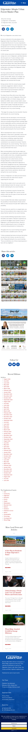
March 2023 (7, 448)
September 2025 (8, 399)
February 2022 (7, 465)
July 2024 (14, 22)
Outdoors (6, 508)
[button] (3, 29)
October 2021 (7, 473)
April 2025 (6, 409)
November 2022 (8, 454)
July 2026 (6, 381)
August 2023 (7, 441)
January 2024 (7, 433)
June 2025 (6, 405)
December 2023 (8, 435)
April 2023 (6, 446)
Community (7, 493)
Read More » (8, 567)
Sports (5, 512)
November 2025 (8, 396)
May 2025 (6, 407)
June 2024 (6, 424)
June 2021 (6, 480)
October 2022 (7, 456)
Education (6, 497)
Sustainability (12, 20)
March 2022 (7, 463)
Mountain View (7, 505)
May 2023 (6, 444)
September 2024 (8, 420)
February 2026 (7, 390)
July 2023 (6, 443)
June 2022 (6, 459)
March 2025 (7, 411)
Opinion (6, 507)
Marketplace (7, 503)
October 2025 (7, 398)
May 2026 (6, 384)
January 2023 (7, 452)
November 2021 (8, 471)
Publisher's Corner (8, 510)
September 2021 (8, 474)
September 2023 (8, 439)
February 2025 (7, 413)
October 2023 (7, 437)
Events (5, 499)
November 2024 (8, 416)
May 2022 (6, 461)
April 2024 (6, 428)
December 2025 (8, 394)
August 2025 (7, 401)
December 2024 (8, 414)
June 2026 (6, 383)
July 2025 (6, 403)
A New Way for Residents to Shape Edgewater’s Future (13, 552)
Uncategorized (7, 518)
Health (5, 501)
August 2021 (7, 476)
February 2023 (7, 450)
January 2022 (7, 467)
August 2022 (7, 458)
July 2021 (6, 478)
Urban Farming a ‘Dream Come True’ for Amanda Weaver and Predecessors (13, 592)
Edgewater (5, 20)
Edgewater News (7, 22)
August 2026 (7, 379)
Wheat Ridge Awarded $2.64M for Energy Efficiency (12, 631)
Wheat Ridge (7, 520)
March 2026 (7, 388)
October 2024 (7, 418)
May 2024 (6, 426)
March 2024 (7, 429)
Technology (7, 516)
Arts (5, 492)
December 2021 (8, 469)
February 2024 (7, 431)
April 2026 (6, 386)
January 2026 (7, 392)
